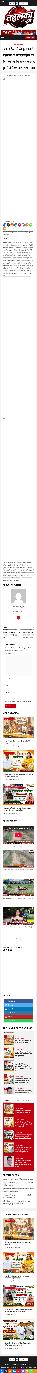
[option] (18, 1041)
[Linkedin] (15, 225)
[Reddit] (12, 225)
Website (7, 692)
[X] (8, 225)
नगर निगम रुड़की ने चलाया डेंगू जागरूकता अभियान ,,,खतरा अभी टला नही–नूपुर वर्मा (10, 632)
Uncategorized (18, 44)
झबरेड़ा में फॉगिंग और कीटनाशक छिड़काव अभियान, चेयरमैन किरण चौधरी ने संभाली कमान (17, 809)
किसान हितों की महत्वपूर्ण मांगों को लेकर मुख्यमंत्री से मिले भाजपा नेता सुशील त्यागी (23, 1068)
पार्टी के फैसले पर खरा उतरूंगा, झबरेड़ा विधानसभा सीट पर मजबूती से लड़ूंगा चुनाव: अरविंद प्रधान (23, 1081)
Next (20, 846)
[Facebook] (4, 225)
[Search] (22, 37)
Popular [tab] (17, 1100)
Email (7, 685)
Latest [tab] (7, 1100)
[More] (4, 228)
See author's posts (18, 611)
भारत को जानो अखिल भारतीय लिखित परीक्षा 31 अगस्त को (23, 1112)
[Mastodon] (23, 225)
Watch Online (30, 37)
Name (7, 679)
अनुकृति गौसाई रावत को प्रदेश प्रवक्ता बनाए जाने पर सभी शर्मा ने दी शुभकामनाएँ (23, 1041)
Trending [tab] (27, 1100)
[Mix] (27, 225)
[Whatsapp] (30, 225)
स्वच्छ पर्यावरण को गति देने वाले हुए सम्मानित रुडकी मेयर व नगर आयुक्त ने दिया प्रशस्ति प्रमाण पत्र (26, 632)
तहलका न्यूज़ (8, 75)
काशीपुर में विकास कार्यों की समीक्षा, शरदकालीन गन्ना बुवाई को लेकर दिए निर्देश (23, 1094)
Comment (8, 653)
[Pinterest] (19, 225)
